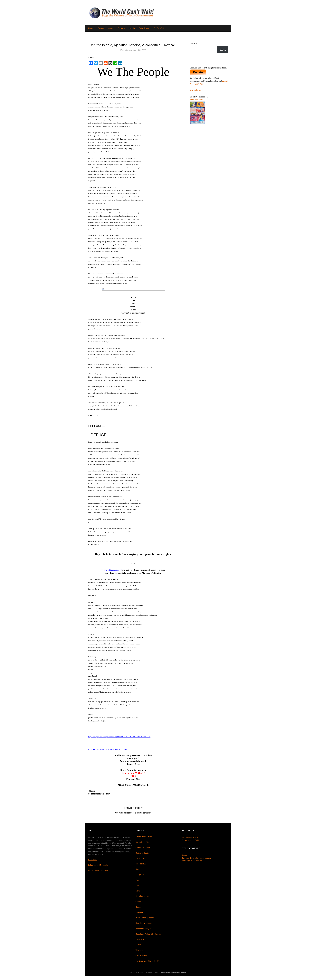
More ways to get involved (192, 860)
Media (132, 28)
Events (101, 28)
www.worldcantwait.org (111, 570)
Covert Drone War (143, 842)
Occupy (138, 907)
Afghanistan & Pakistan (145, 836)
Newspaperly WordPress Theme (173, 972)
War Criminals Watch (190, 837)
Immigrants (140, 874)
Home (90, 28)
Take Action (144, 28)
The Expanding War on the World (148, 961)
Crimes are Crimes (143, 847)
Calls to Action (141, 955)
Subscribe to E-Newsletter (98, 865)
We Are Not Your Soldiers (191, 840)
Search (194, 43)
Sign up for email (196, 89)
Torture (138, 944)
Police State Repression (145, 917)
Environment (140, 858)
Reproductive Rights (143, 928)
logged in (130, 812)
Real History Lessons (144, 923)
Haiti (137, 869)
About (110, 28)
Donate (184, 855)
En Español (159, 28)
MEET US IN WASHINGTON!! (133, 785)
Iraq (137, 885)
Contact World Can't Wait (98, 870)
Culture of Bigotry (142, 853)
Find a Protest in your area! (133, 770)
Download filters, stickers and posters (196, 858)
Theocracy (140, 939)
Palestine (139, 912)
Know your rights (196, 99)
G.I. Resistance (142, 863)
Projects (121, 28)
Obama (138, 901)
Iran (137, 880)
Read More (92, 859)
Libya (138, 891)
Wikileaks (139, 950)
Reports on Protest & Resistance (148, 934)
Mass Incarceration (143, 896)
